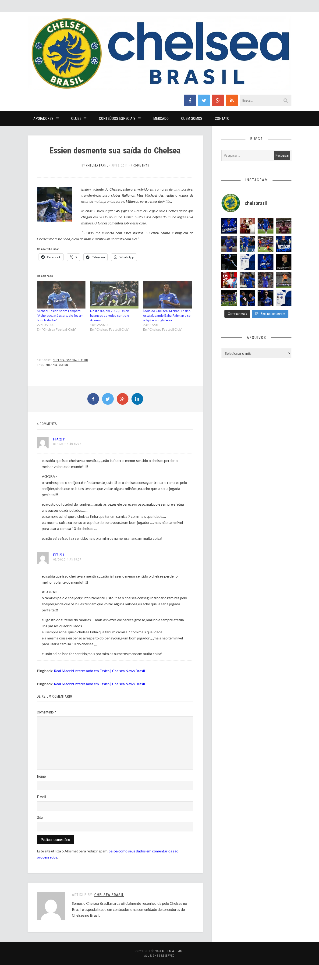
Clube (76, 118)
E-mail (41, 797)
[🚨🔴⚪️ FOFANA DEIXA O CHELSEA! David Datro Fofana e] (284, 226)
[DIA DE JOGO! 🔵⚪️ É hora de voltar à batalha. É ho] (284, 298)
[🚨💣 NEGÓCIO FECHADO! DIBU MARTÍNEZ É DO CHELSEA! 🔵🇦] (284, 244)
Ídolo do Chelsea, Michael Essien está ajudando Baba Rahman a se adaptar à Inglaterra (167, 315)
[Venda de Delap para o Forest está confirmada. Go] (284, 262)
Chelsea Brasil (97, 165)
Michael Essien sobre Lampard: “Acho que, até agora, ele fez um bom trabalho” (60, 315)
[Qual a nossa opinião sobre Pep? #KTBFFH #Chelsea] (229, 244)
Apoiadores (43, 118)
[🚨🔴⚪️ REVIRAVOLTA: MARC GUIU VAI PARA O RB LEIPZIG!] (229, 226)
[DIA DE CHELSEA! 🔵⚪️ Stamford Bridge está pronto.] (247, 262)
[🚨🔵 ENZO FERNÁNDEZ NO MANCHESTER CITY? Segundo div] (265, 280)
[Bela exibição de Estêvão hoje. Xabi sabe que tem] (265, 226)
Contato (222, 118)
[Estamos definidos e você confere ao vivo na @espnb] (229, 262)
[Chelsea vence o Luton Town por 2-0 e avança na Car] (265, 244)
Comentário (46, 712)
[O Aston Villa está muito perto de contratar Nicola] (247, 280)
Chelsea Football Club (70, 360)
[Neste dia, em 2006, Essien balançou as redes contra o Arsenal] (114, 295)
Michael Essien (57, 364)
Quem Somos (191, 118)
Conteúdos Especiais (117, 118)
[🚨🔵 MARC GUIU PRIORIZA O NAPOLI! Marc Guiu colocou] (265, 262)
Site (40, 817)
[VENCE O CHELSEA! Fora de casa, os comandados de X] (229, 298)
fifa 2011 (59, 439)
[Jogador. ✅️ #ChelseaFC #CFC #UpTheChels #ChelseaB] (247, 244)
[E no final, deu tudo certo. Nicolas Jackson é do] (247, 226)
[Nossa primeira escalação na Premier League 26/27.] (265, 298)
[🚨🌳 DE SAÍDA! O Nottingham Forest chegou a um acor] (284, 280)
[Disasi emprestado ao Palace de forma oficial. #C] (229, 280)
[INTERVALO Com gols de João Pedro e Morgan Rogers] (247, 298)
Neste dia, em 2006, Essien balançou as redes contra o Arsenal (109, 315)
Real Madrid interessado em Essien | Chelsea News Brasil (99, 670)
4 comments (140, 165)
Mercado (161, 118)
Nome (41, 776)
